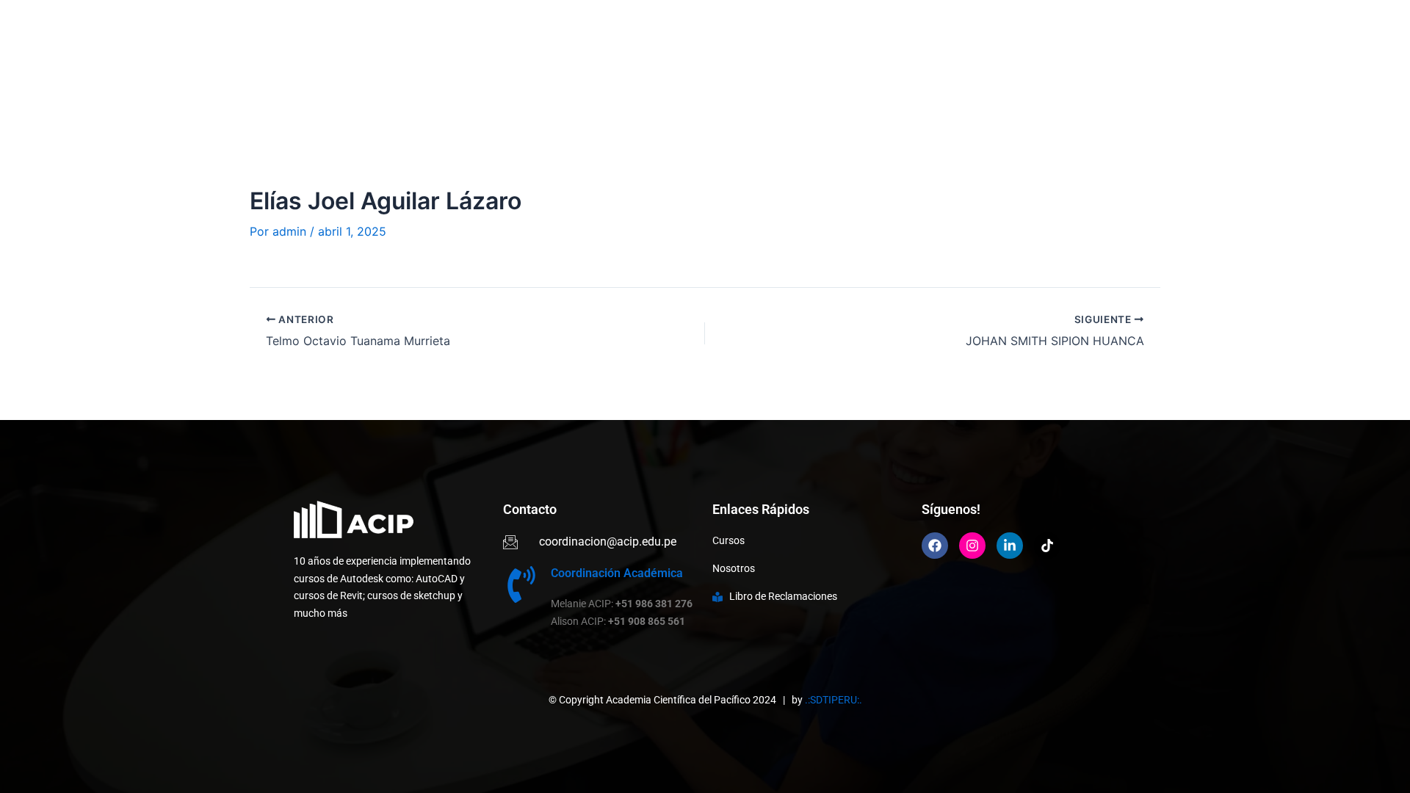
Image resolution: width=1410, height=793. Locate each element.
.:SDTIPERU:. (833, 700)
